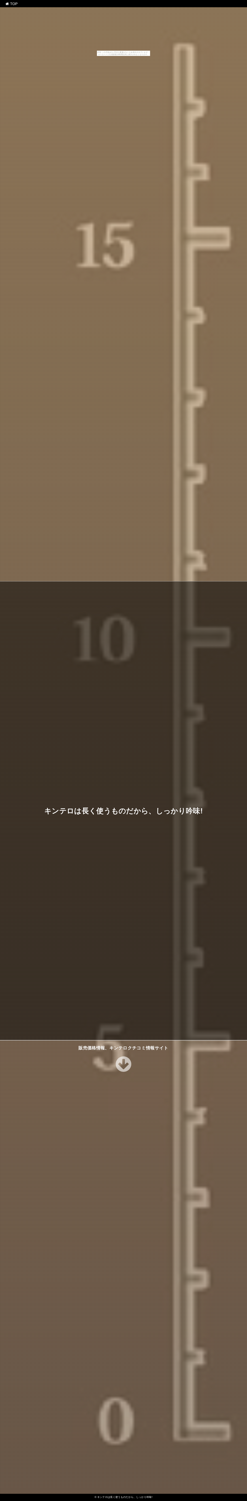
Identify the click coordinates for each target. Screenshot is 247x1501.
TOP (13, 4)
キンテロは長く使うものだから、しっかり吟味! (123, 811)
